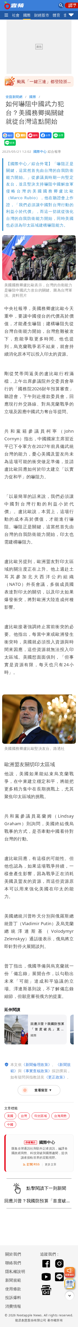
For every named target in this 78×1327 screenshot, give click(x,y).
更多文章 (51, 1164)
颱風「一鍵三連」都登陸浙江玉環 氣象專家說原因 (44, 83)
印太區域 (40, 1116)
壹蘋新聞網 (14, 96)
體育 (56, 15)
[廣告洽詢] (69, 1284)
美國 (10, 1116)
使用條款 (13, 1288)
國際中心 (40, 151)
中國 (10, 1124)
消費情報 (13, 1306)
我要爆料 (32, 138)
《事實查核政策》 (37, 1070)
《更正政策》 (55, 1077)
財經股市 (41, 15)
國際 (27, 15)
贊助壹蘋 (19, 138)
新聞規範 (13, 1280)
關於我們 (13, 1254)
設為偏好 (6, 138)
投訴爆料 (13, 1297)
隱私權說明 (13, 1271)
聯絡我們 (13, 1262)
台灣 (24, 1116)
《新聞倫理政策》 (37, 1064)
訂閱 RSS (33, 1164)
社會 (16, 15)
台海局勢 (60, 1116)
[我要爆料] (69, 1272)
